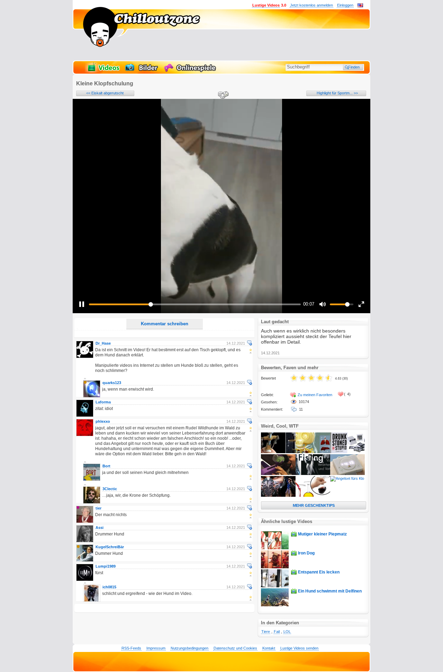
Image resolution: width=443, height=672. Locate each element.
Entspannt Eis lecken (319, 572)
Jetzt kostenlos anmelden (311, 5)
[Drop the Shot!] (278, 474)
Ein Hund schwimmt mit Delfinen (330, 591)
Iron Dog (306, 553)
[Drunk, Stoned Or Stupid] (347, 452)
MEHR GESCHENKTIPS (314, 505)
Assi (99, 527)
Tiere (265, 631)
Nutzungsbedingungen (189, 648)
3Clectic (109, 489)
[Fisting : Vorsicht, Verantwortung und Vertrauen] (313, 474)
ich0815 (109, 587)
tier (98, 508)
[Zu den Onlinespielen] (191, 71)
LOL (287, 631)
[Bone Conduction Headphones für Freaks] (278, 495)
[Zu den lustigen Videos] (103, 71)
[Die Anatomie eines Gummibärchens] (313, 452)
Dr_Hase (103, 343)
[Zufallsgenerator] (222, 95)
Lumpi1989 (106, 566)
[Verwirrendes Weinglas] (313, 495)
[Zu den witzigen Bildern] (142, 71)
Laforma (103, 402)
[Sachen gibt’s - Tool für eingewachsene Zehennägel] (278, 452)
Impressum (155, 648)
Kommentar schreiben (164, 323)
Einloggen (345, 5)
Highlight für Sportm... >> (337, 93)
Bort (106, 466)
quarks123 (111, 383)
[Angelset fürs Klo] (347, 478)
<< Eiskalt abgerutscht (105, 93)
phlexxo (103, 421)
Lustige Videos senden (299, 648)
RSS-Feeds (131, 648)
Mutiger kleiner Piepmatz (322, 534)
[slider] (195, 304)
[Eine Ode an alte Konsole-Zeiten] (347, 474)
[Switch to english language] (360, 6)
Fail (277, 631)
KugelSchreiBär (110, 547)
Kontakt (268, 648)
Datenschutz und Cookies (235, 648)
